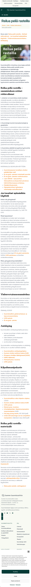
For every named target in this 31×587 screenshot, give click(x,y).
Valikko (6, 15)
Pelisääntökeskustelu (10, 185)
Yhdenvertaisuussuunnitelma (17, 38)
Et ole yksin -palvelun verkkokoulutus (16, 176)
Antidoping (4, 40)
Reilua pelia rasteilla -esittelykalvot (15, 486)
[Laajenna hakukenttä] (1, 10)
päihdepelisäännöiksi (13, 478)
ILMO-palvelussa (11, 255)
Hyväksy (15, 571)
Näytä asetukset (15, 581)
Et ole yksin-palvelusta (21, 253)
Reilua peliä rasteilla (14, 34)
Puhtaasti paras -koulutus (12, 360)
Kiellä (15, 576)
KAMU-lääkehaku (9, 357)
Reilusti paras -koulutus (11, 407)
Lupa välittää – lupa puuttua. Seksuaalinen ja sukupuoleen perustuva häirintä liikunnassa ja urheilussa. (16, 181)
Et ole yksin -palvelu (10, 320)
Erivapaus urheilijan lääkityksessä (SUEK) (17, 355)
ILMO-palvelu (8, 318)
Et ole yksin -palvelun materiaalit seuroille (17, 174)
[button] (28, 551)
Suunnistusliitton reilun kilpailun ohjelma (16, 398)
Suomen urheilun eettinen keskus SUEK (16, 353)
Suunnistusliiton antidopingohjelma (15, 351)
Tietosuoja (12, 584)
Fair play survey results (11, 413)
